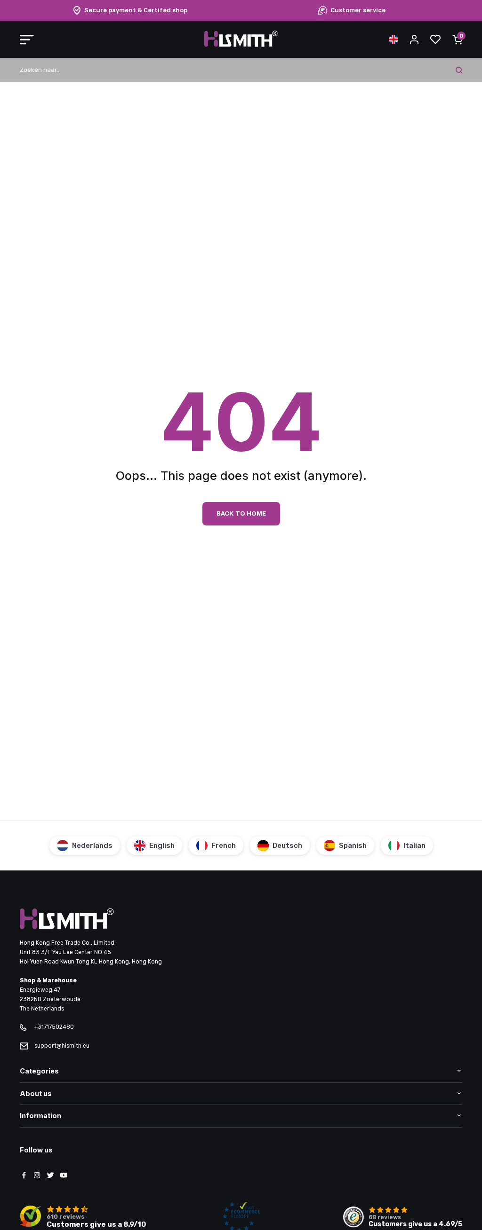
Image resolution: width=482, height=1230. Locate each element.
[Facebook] (24, 1176)
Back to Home (241, 513)
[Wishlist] (435, 39)
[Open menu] (27, 39)
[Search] (459, 70)
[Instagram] (37, 1176)
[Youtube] (63, 1176)
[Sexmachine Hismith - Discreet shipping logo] (240, 44)
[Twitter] (50, 1176)
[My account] (414, 39)
